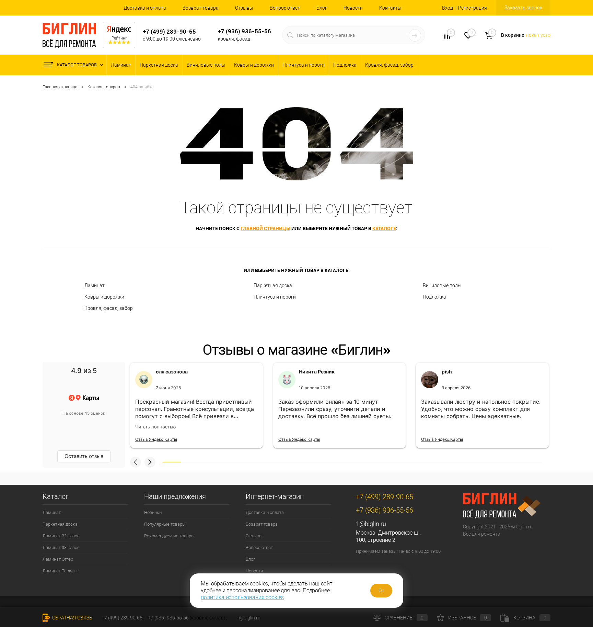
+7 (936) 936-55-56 (244, 31)
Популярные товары (165, 524)
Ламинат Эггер (58, 559)
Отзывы (244, 8)
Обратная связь (71, 617)
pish (447, 371)
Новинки (153, 512)
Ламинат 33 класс (61, 547)
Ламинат (121, 65)
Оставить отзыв (84, 456)
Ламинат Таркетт (60, 570)
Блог (321, 8)
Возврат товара (201, 8)
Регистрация (472, 8)
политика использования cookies (242, 597)
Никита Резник (317, 371)
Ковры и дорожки (254, 65)
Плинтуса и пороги (303, 65)
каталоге (384, 228)
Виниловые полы (206, 65)
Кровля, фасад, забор (389, 65)
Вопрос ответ (285, 8)
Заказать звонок (523, 7)
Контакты (390, 8)
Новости (353, 8)
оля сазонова (172, 371)
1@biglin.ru (371, 523)
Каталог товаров (77, 64)
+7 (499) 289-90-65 (169, 31)
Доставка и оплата (145, 8)
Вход (447, 8)
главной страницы (265, 228)
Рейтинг (119, 38)
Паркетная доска (159, 65)
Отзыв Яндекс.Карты (156, 439)
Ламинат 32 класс (61, 535)
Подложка (345, 65)
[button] (135, 462)
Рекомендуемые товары (169, 535)
